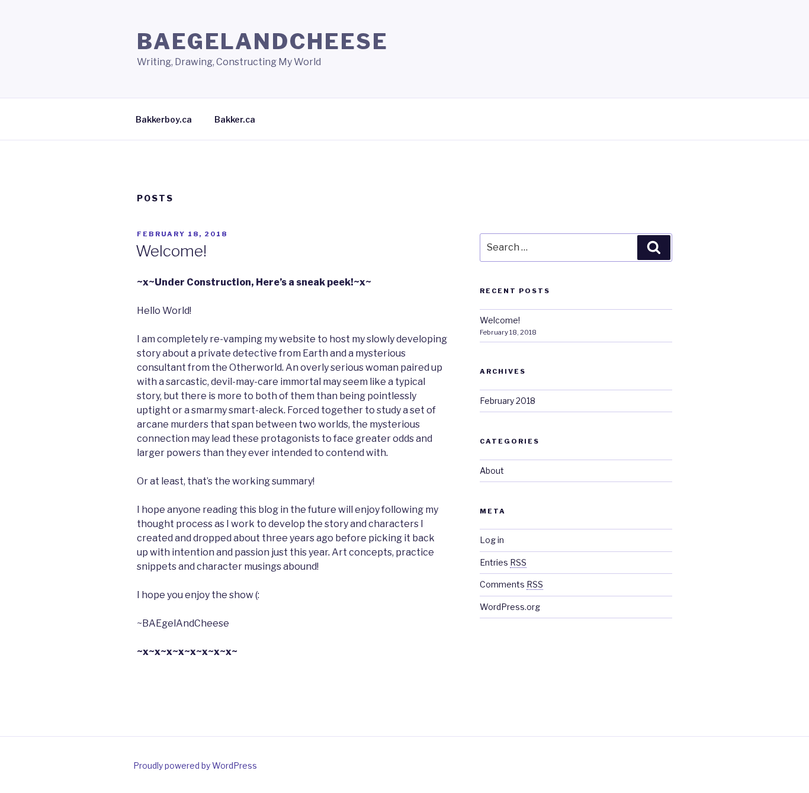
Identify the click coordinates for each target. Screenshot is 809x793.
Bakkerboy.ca (164, 119)
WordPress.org (510, 607)
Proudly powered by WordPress (195, 765)
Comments (511, 584)
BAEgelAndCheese (263, 41)
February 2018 (507, 401)
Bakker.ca (234, 119)
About (492, 470)
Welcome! (171, 251)
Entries (503, 562)
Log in (492, 540)
